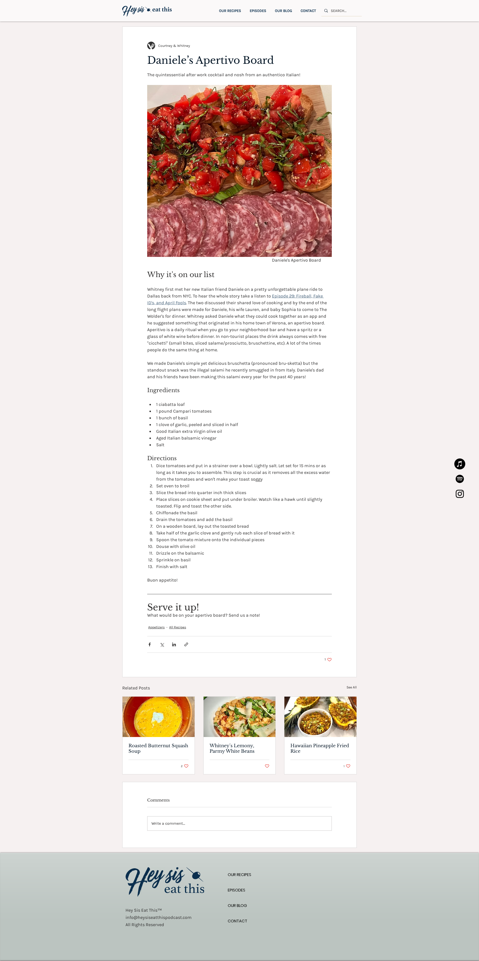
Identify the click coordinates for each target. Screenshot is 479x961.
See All (352, 687)
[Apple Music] (459, 463)
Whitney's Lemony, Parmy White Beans (232, 748)
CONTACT (237, 921)
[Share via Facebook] (149, 644)
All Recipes (177, 627)
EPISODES (236, 890)
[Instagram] (459, 493)
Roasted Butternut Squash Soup (158, 748)
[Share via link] (186, 644)
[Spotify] (459, 478)
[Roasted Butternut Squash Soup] (158, 717)
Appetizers (156, 627)
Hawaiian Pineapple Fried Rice (319, 748)
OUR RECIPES (239, 875)
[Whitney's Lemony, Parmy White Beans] (240, 717)
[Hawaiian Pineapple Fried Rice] (320, 717)
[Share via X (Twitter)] (161, 644)
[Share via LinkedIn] (174, 644)
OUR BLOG (237, 905)
